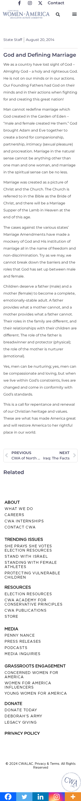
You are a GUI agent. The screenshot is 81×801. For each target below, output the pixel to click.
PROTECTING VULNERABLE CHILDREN (32, 575)
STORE (11, 616)
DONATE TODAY (20, 710)
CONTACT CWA (20, 527)
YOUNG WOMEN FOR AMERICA (35, 693)
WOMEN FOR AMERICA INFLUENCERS (27, 685)
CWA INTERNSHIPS (24, 521)
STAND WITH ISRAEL (26, 556)
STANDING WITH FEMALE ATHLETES (30, 564)
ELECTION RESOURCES (28, 594)
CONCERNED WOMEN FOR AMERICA (31, 675)
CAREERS (14, 515)
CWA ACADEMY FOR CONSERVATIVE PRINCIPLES (33, 602)
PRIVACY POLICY (22, 733)
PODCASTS (15, 648)
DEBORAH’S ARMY (23, 716)
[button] (74, 14)
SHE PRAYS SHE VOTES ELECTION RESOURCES (28, 548)
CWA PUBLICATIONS (25, 610)
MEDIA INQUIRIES (22, 654)
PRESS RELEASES (22, 641)
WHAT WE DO (18, 509)
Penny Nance (19, 635)
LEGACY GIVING (20, 722)
